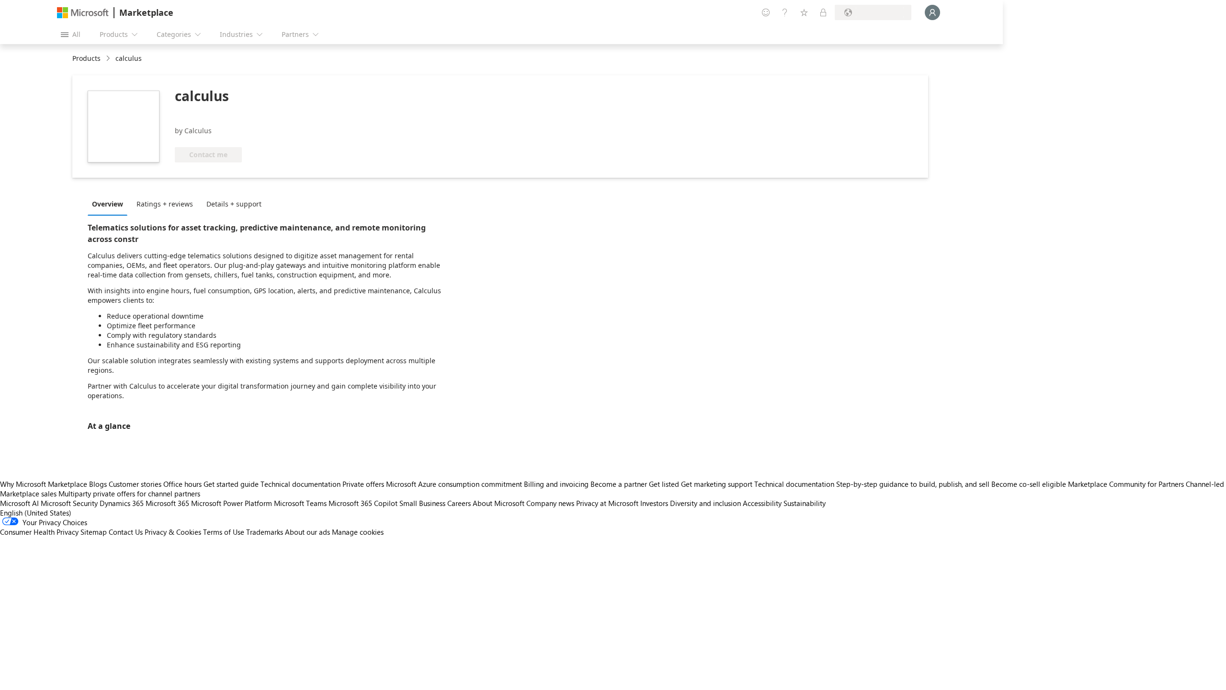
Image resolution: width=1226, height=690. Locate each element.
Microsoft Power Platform (231, 503)
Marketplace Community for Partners (1126, 484)
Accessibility (762, 503)
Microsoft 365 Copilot (363, 503)
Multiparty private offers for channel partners (129, 493)
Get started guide (231, 484)
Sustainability (804, 503)
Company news (550, 503)
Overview (107, 203)
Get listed (664, 484)
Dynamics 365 (122, 503)
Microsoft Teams (300, 503)
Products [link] (86, 58)
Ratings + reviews (164, 203)
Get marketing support (716, 484)
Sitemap (93, 532)
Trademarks (264, 532)
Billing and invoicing (556, 484)
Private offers (363, 484)
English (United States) (35, 513)
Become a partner (618, 484)
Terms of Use (223, 532)
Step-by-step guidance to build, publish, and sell (912, 484)
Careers (459, 503)
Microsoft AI (19, 503)
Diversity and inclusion (705, 503)
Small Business (422, 503)
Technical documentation (301, 484)
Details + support (233, 203)
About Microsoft (498, 503)
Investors (654, 503)
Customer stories (135, 484)
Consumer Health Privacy (39, 532)
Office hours (182, 484)
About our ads (307, 532)
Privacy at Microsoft (607, 503)
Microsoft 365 (167, 503)
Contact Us (126, 532)
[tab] (110, 203)
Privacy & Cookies (173, 532)
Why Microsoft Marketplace (43, 484)
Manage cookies (358, 532)
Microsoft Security (69, 503)
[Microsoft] (83, 12)
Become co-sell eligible (1028, 484)
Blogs (98, 484)
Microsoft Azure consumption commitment (455, 484)
